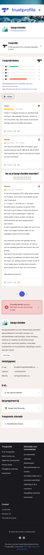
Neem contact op (8, 456)
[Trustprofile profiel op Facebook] (20, 538)
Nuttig (9, 131)
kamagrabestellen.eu (18, 31)
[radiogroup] (22, 178)
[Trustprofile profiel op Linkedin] (24, 538)
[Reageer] (15, 131)
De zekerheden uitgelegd (29, 457)
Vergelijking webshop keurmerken (10, 471)
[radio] (14, 178)
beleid (26, 547)
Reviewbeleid (29, 463)
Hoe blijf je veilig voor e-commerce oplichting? (33, 478)
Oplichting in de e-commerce (30, 486)
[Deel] (18, 131)
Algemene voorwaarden (11, 460)
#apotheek (6, 355)
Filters (9, 96)
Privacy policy (7, 465)
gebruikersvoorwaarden (10, 86)
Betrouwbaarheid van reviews (32, 469)
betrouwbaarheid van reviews (27, 89)
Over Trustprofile (8, 452)
